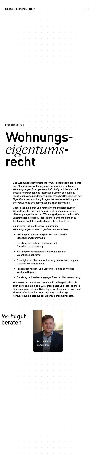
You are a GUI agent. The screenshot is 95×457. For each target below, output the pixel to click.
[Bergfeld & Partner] (20, 9)
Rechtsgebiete (14, 125)
